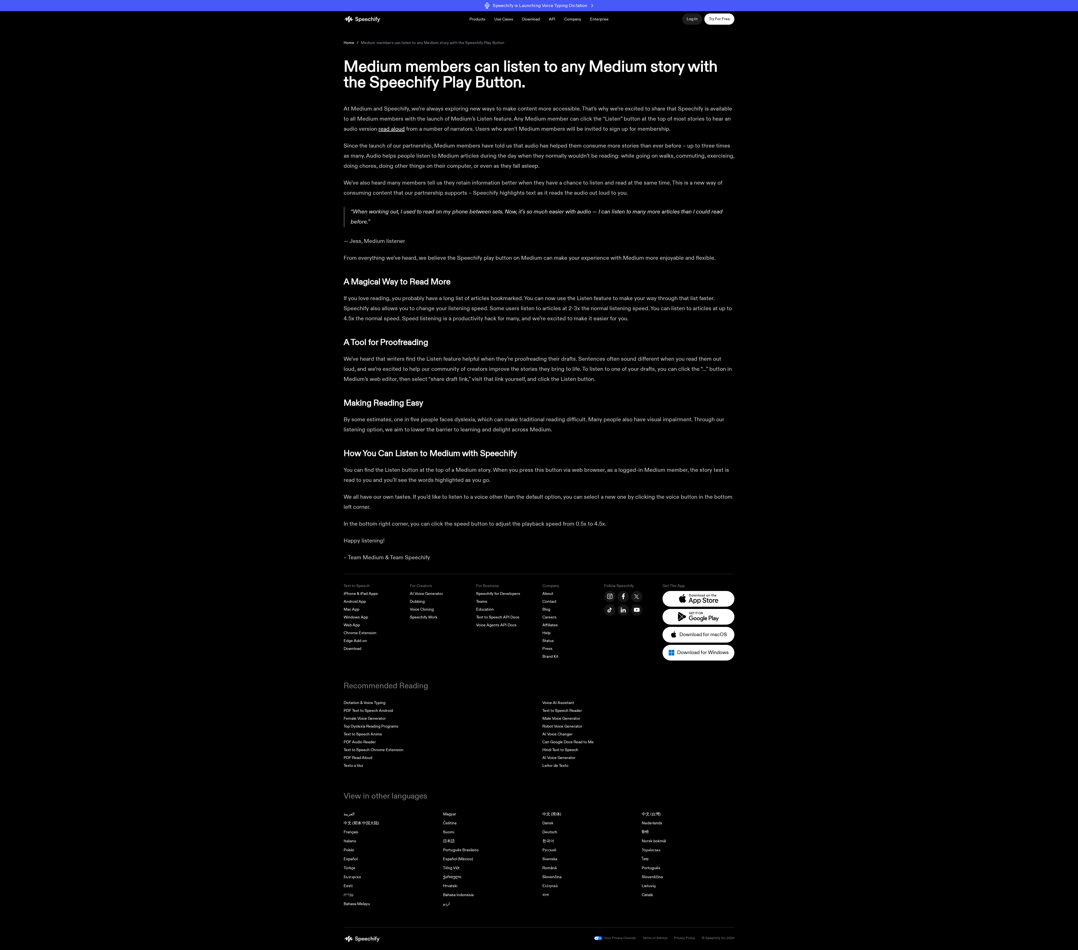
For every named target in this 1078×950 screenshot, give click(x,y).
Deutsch (549, 832)
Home (349, 42)
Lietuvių (649, 886)
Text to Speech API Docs (497, 617)
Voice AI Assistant (558, 702)
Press (547, 648)
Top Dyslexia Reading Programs (371, 726)
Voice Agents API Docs (496, 625)
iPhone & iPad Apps (361, 593)
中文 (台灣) (651, 814)
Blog (546, 609)
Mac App (351, 609)
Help (546, 633)
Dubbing (417, 601)
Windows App (356, 617)
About (547, 593)
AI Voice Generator (426, 593)
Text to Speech (357, 585)
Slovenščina (652, 877)
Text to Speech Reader (562, 710)
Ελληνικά (550, 886)
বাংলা (545, 895)
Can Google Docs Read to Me (568, 742)
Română (549, 868)
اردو (446, 903)
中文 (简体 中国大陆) (361, 823)
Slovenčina (551, 877)
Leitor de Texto (555, 765)
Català (647, 895)
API (552, 19)
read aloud (391, 128)
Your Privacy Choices (620, 938)
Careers (549, 617)
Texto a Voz (353, 765)
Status (548, 640)
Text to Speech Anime (363, 734)
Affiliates (550, 625)
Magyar (449, 814)
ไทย (645, 859)
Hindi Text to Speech (560, 749)
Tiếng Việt (451, 868)
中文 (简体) (551, 814)
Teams (481, 601)
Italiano (350, 841)
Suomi (448, 832)
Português (651, 868)
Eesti (348, 886)
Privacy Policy (684, 938)
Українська (651, 850)
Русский (549, 850)
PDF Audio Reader (360, 742)
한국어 (548, 841)
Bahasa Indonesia (458, 895)
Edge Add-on (355, 640)
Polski (349, 850)
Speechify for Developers (498, 593)
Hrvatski (450, 886)
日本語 (449, 841)
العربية (349, 814)
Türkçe (349, 868)
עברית (348, 895)
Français (351, 832)
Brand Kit (550, 656)
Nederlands (652, 823)
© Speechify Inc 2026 (718, 938)
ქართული (452, 877)
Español (351, 859)
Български (352, 877)
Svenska (549, 859)
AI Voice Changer (557, 734)
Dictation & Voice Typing (364, 702)
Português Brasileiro (461, 850)
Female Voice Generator (365, 718)
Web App (352, 625)
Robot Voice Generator (562, 726)
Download (531, 19)
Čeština (449, 823)
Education (485, 609)
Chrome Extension (360, 633)
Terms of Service (655, 938)
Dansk (547, 823)
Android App (355, 601)
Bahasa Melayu (357, 903)
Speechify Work (423, 617)
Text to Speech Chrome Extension (373, 749)
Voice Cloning (422, 609)
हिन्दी (645, 832)
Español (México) (458, 859)
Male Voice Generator (561, 718)
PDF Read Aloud (358, 757)
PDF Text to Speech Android (368, 710)
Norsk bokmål (654, 841)
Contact (549, 601)
